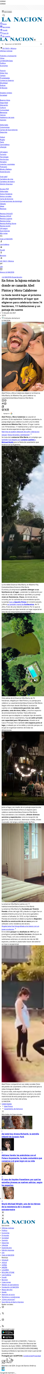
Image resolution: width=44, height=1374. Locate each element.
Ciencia (3, 115)
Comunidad (4, 110)
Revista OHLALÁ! (6, 213)
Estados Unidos (6, 93)
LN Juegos (4, 152)
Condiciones (28, 1356)
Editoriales (4, 125)
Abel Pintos (8, 1106)
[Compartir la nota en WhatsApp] (5, 403)
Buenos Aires (5, 100)
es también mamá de (20, 604)
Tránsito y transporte (8, 56)
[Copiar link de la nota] (3, 406)
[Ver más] (3, 1111)
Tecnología (4, 157)
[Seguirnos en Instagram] (3, 1320)
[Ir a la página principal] (22, 21)
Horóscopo (4, 159)
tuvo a (17, 602)
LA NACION (6, 277)
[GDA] (8, 1363)
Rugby (2, 140)
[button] (22, 155)
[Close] (3, 1212)
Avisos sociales (5, 196)
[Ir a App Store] (8, 1338)
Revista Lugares (6, 218)
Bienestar (3, 112)
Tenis (2, 142)
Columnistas (5, 127)
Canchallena (4, 144)
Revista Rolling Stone (8, 223)
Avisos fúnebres (6, 194)
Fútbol (2, 137)
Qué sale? (3, 177)
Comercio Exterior (7, 80)
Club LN (5, 33)
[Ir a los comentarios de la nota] (5, 400)
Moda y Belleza (6, 169)
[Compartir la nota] (3, 403)
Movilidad (4, 83)
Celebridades (7, 1104)
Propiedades (5, 78)
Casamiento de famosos (13, 1109)
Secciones (6, 27)
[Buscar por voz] (41, 44)
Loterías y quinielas (7, 164)
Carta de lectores (6, 199)
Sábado (3, 204)
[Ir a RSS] (3, 1327)
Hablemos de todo (7, 117)
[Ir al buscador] (4, 15)
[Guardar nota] (3, 400)
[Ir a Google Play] (8, 1334)
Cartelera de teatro (7, 181)
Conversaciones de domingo (11, 201)
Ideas (2, 206)
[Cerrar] (35, 40)
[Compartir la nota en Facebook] (3, 409)
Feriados (3, 162)
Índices (3, 85)
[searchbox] (21, 44)
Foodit (4, 30)
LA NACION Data (6, 61)
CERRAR (3, 1)
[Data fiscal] (3, 1370)
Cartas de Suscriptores (9, 130)
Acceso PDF (4, 189)
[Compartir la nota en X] (5, 409)
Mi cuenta (6, 36)
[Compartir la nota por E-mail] (8, 409)
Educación (4, 105)
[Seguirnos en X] (3, 1314)
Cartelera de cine (6, 179)
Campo (3, 75)
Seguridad (4, 103)
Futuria (3, 70)
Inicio (4, 24)
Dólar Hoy (4, 73)
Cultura (3, 107)
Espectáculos (16, 277)
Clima (2, 58)
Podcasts (3, 167)
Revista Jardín (5, 226)
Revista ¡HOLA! (5, 216)
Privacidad (37, 1356)
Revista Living (5, 221)
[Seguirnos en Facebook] (3, 1307)
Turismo (3, 154)
